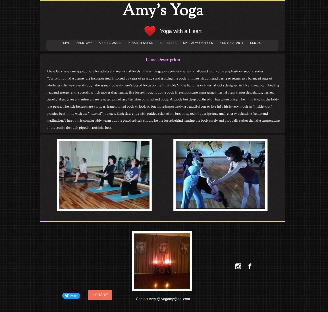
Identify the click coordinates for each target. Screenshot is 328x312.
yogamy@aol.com (175, 299)
